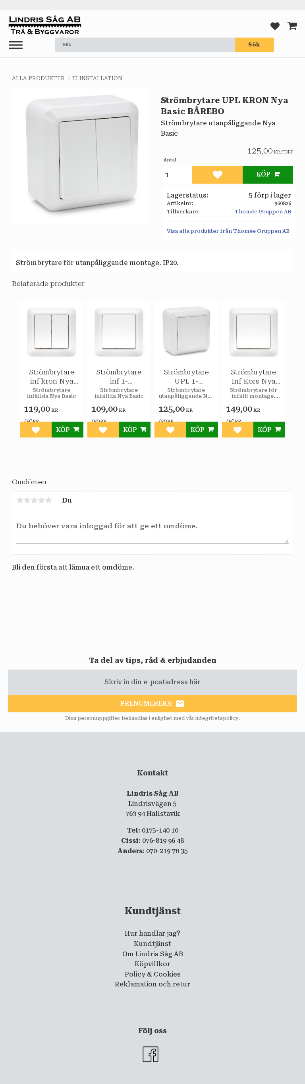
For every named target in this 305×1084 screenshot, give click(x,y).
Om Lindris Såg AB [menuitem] (152, 954)
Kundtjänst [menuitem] (152, 944)
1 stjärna (19, 500)
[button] (16, 45)
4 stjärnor (41, 500)
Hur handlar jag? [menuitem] (152, 933)
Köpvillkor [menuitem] (152, 964)
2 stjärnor (27, 500)
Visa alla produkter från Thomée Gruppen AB (228, 231)
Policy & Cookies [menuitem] (153, 974)
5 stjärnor (48, 500)
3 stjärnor (34, 500)
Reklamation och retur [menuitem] (152, 984)
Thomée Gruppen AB (263, 212)
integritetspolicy (216, 718)
